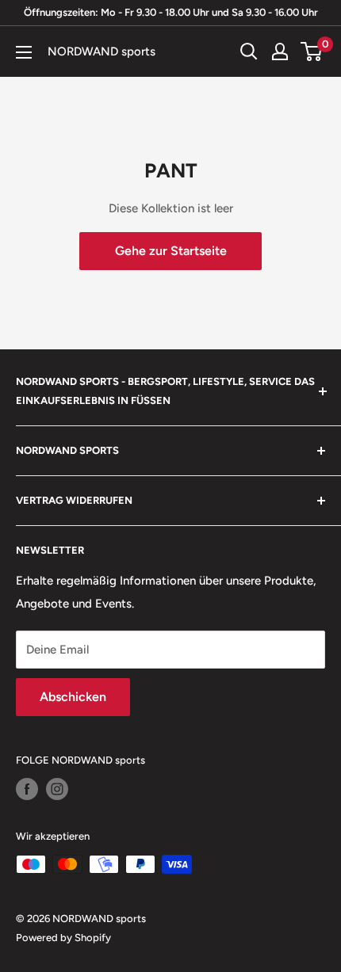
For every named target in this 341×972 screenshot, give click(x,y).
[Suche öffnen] (249, 51)
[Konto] (280, 51)
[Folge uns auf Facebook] (27, 789)
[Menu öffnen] (24, 52)
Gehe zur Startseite (171, 250)
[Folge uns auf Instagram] (57, 789)
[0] (312, 51)
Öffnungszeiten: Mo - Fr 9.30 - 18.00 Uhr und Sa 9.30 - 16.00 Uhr (171, 12)
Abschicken (73, 696)
